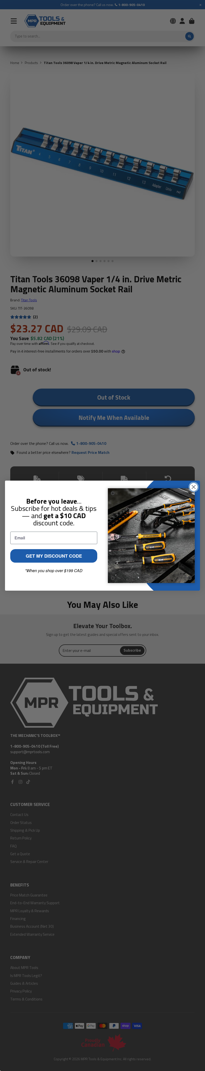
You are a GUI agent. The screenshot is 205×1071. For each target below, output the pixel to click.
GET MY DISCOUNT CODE (54, 556)
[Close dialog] (193, 487)
